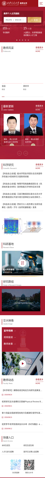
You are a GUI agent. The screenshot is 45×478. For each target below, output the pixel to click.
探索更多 (22, 263)
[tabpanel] (12, 30)
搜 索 (36, 20)
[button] (19, 153)
